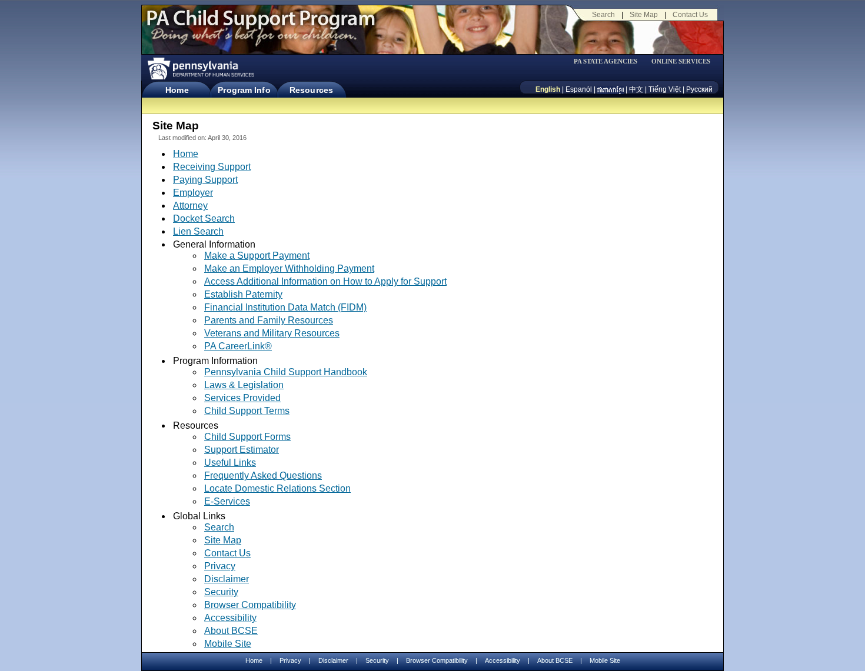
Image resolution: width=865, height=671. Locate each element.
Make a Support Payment (257, 256)
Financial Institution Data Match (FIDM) (285, 307)
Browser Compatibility (250, 605)
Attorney (190, 206)
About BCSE (231, 631)
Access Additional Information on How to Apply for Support (325, 281)
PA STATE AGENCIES (605, 61)
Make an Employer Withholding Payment (289, 268)
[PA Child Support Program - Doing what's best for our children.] (260, 25)
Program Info (244, 90)
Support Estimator (241, 450)
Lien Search (198, 231)
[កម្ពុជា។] (610, 89)
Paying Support (205, 180)
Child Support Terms (247, 411)
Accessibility (230, 618)
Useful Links (230, 463)
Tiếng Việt (664, 89)
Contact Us (690, 15)
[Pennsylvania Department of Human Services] (200, 68)
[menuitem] (609, 61)
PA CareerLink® (238, 346)
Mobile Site (227, 644)
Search (603, 15)
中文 (636, 89)
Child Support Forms (247, 437)
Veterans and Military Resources (272, 333)
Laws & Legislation (244, 385)
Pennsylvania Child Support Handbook (285, 372)
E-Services (227, 501)
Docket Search (204, 218)
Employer (193, 193)
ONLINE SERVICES (680, 61)
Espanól (578, 89)
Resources (311, 90)
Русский (699, 89)
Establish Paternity (243, 294)
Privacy (219, 566)
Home (176, 90)
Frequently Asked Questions (263, 475)
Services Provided (242, 398)
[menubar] (609, 61)
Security (221, 592)
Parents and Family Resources (268, 320)
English (547, 89)
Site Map (644, 15)
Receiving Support (212, 167)
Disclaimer (226, 579)
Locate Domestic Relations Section (277, 488)
